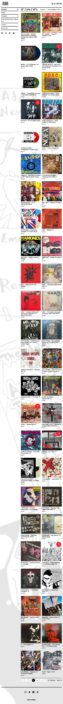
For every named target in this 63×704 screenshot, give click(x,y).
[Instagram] (2, 33)
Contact (3, 24)
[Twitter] (29, 692)
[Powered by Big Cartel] (31, 700)
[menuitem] (51, 9)
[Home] (5, 3)
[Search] (17, 9)
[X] (6, 33)
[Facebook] (9, 33)
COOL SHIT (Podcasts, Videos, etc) (9, 20)
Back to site (4, 28)
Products (4, 16)
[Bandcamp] (13, 33)
